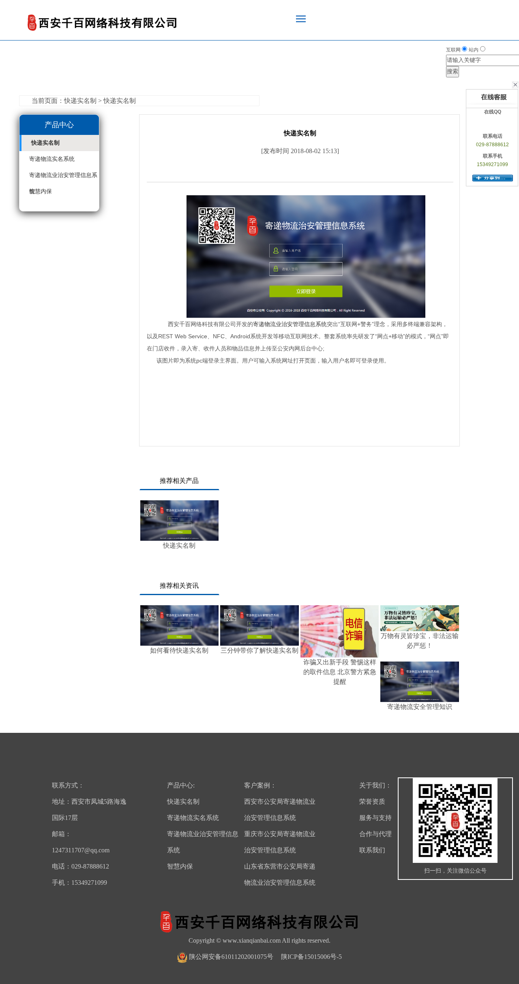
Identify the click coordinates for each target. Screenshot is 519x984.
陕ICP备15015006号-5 (311, 956)
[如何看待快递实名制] (179, 625)
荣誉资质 (372, 801)
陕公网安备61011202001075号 (231, 956)
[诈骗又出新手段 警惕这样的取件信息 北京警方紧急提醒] (339, 631)
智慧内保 (40, 191)
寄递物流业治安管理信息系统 (290, 324)
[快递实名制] (179, 520)
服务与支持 (375, 817)
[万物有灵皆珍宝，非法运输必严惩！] (419, 618)
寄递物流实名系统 (52, 159)
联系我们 (372, 850)
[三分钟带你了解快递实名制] (259, 625)
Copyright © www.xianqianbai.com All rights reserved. (259, 940)
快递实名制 (45, 143)
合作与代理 (375, 833)
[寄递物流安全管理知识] (419, 682)
